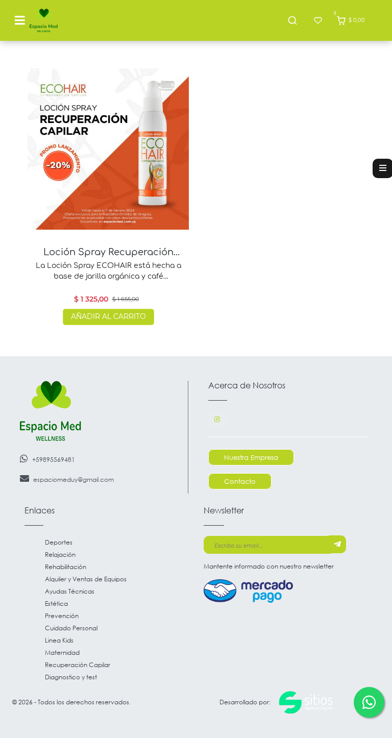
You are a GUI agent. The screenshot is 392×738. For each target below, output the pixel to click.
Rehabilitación (65, 567)
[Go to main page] (44, 20)
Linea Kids (59, 640)
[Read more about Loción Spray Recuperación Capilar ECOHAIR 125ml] (108, 149)
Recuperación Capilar (77, 665)
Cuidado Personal (71, 628)
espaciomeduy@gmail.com (73, 479)
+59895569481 (53, 459)
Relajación (60, 554)
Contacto (240, 481)
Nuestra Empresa (251, 457)
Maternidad (62, 652)
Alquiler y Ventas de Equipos (86, 579)
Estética (56, 603)
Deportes (58, 542)
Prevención (62, 616)
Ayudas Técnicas (69, 591)
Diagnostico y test (71, 677)
